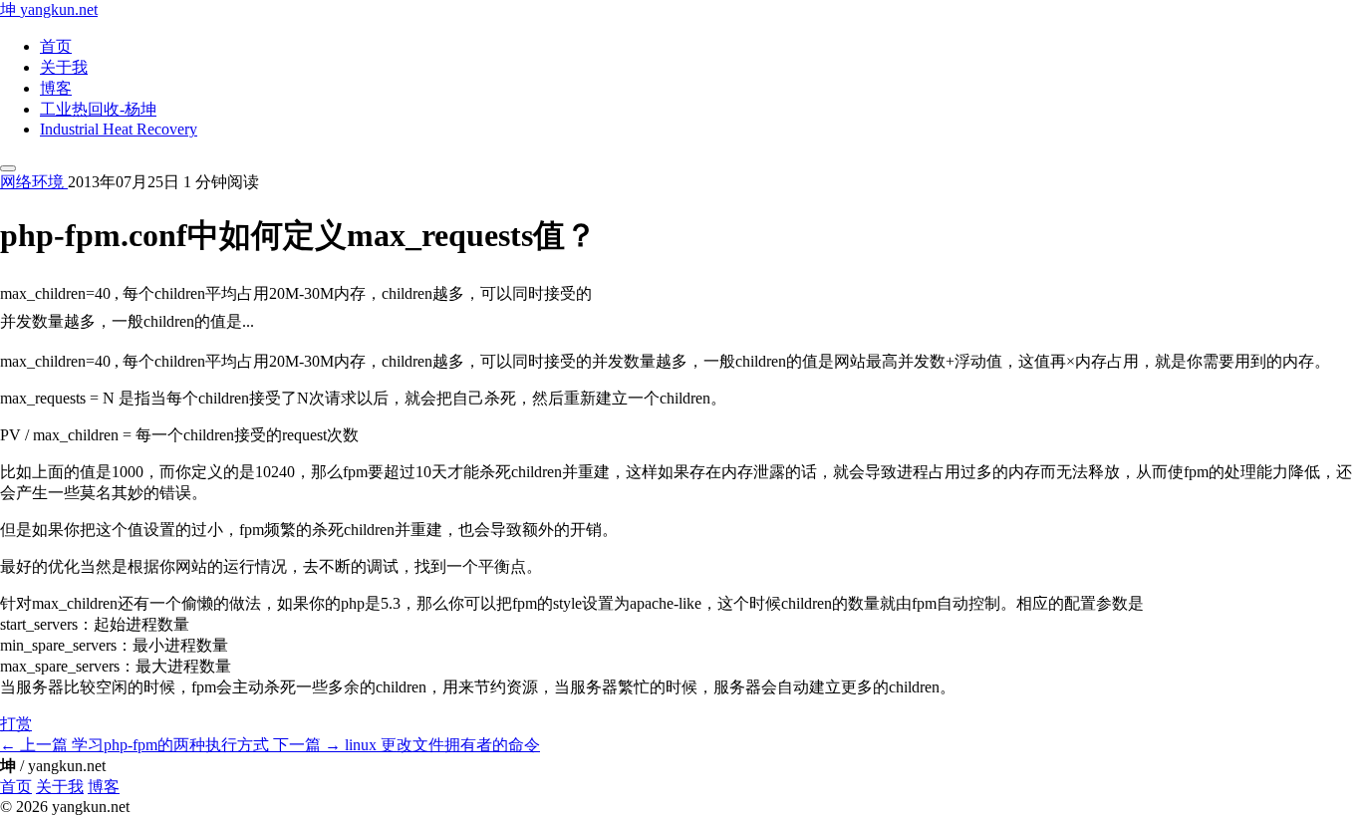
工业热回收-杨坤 (98, 109)
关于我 (64, 67)
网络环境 (34, 181)
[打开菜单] (8, 168)
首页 (56, 46)
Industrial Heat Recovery (118, 129)
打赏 (16, 723)
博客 (56, 88)
